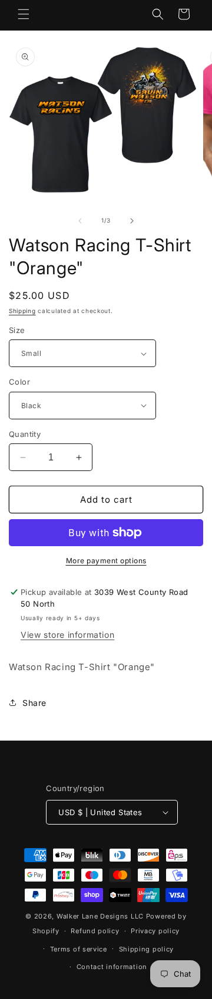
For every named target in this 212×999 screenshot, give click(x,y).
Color (19, 381)
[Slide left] (80, 221)
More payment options (106, 560)
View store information (67, 635)
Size (17, 330)
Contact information (112, 967)
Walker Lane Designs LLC (100, 916)
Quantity (25, 434)
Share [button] (34, 703)
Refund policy (95, 931)
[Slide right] (132, 221)
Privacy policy (155, 931)
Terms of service (78, 949)
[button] (24, 14)
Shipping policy (146, 949)
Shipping (22, 310)
